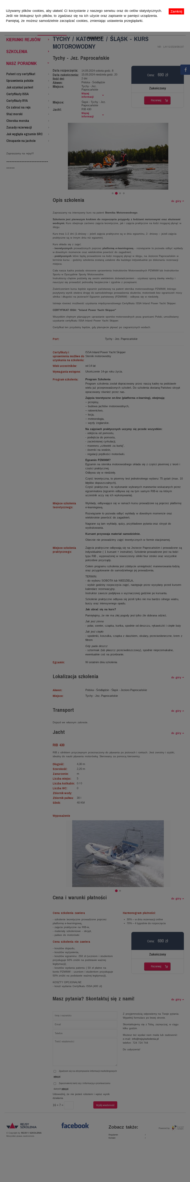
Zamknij (176, 11)
